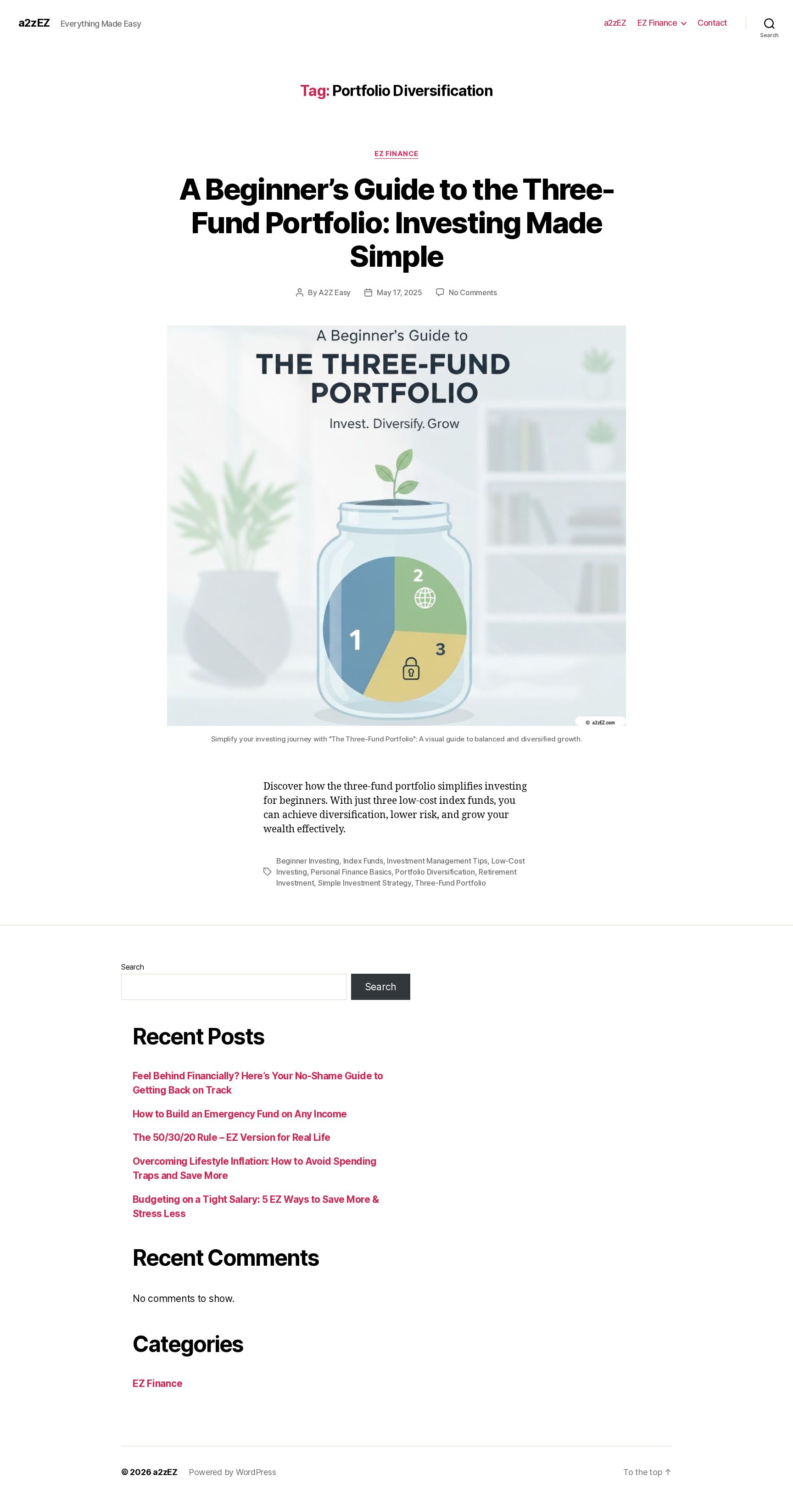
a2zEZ (34, 22)
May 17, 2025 (399, 292)
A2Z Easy (334, 292)
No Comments (473, 292)
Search (132, 966)
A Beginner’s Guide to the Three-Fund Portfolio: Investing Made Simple (396, 222)
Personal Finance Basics (351, 871)
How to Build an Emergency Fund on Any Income (240, 1114)
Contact (712, 23)
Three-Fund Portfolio (450, 882)
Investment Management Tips (437, 860)
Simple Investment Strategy (364, 882)
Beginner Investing (307, 860)
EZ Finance (657, 23)
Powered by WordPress (232, 1472)
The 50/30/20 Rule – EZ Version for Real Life (231, 1137)
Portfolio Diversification (435, 871)
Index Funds (363, 860)
